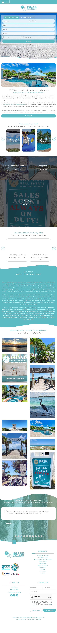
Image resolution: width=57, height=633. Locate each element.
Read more (28, 115)
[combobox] (28, 25)
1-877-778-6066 (14, 589)
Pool (7, 37)
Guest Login (42, 567)
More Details (14, 169)
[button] (15, 536)
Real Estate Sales (27, 17)
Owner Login (42, 563)
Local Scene (42, 571)
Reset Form (36, 610)
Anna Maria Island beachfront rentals (14, 104)
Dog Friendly (28, 37)
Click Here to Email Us (14, 592)
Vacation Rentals (11, 17)
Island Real (28, 8)
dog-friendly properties (24, 289)
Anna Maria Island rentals (25, 287)
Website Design (20, 619)
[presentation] (3, 138)
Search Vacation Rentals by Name (42, 559)
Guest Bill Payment (43, 565)
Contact (43, 573)
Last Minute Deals (43, 557)
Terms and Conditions (43, 555)
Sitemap (42, 569)
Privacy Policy (42, 561)
